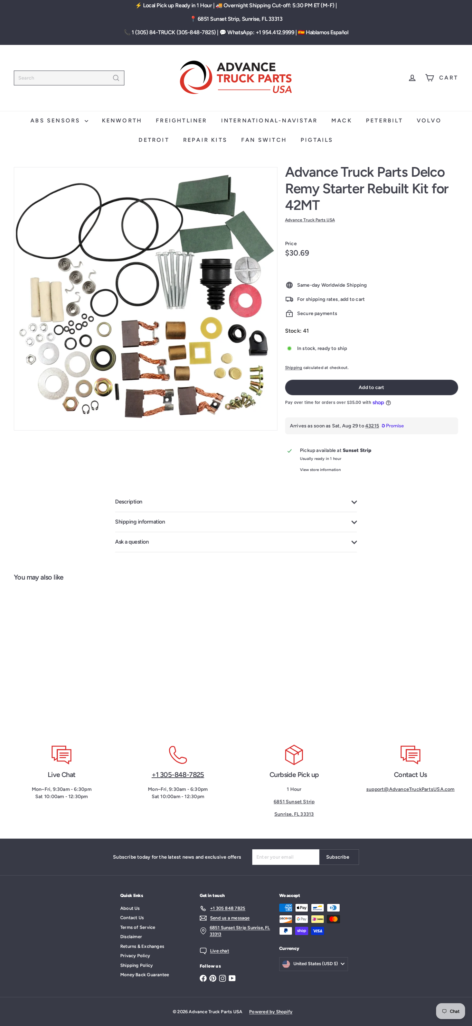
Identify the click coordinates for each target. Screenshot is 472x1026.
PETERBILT (384, 120)
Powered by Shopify (270, 1011)
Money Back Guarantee (144, 974)
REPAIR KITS (205, 140)
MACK (341, 120)
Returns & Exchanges (142, 946)
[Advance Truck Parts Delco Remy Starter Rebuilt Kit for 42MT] (51, 658)
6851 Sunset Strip (294, 802)
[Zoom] (145, 299)
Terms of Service (137, 927)
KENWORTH (122, 120)
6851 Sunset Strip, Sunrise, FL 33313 (240, 19)
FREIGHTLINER (181, 120)
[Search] (116, 78)
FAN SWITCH (264, 140)
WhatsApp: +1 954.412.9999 (260, 32)
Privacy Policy (135, 955)
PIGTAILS (317, 140)
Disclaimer (131, 936)
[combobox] (69, 78)
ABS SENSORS (56, 120)
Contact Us (132, 917)
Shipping (293, 367)
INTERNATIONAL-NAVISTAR (269, 120)
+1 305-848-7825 (178, 774)
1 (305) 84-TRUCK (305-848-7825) (174, 32)
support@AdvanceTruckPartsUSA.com (410, 789)
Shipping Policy (136, 965)
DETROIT (154, 140)
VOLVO (429, 120)
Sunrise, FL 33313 (294, 814)
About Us (130, 908)
